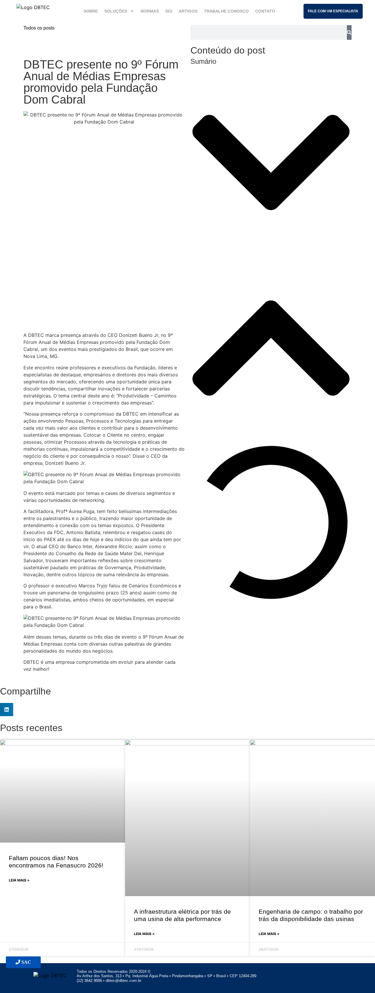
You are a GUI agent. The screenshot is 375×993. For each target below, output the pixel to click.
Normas (150, 11)
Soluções (115, 11)
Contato (265, 11)
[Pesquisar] (349, 32)
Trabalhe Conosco (226, 11)
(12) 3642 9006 (90, 980)
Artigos (188, 11)
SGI (168, 11)
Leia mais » (19, 880)
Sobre (90, 11)
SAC (25, 962)
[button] (271, 163)
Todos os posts (38, 27)
